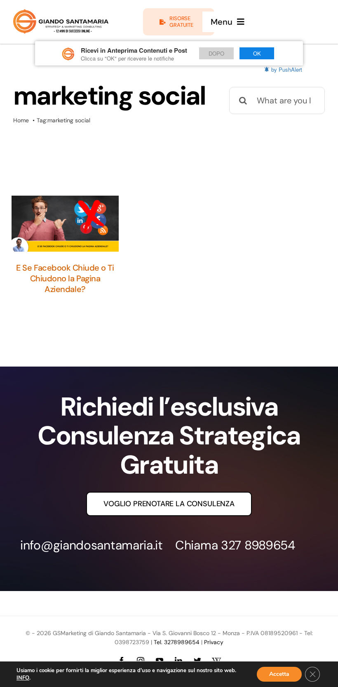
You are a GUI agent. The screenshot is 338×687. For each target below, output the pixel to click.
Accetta (279, 674)
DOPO (216, 53)
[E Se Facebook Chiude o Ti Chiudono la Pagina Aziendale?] (65, 224)
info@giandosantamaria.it (91, 545)
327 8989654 (258, 545)
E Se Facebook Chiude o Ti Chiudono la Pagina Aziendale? (65, 278)
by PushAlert (286, 69)
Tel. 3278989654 (177, 642)
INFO (22, 678)
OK (257, 53)
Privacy (213, 642)
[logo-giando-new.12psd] (60, 13)
